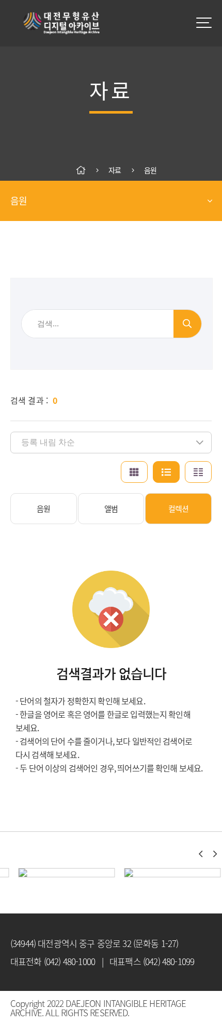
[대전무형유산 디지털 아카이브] (62, 23)
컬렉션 (178, 508)
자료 (114, 170)
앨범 (111, 508)
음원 (150, 170)
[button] (200, 854)
